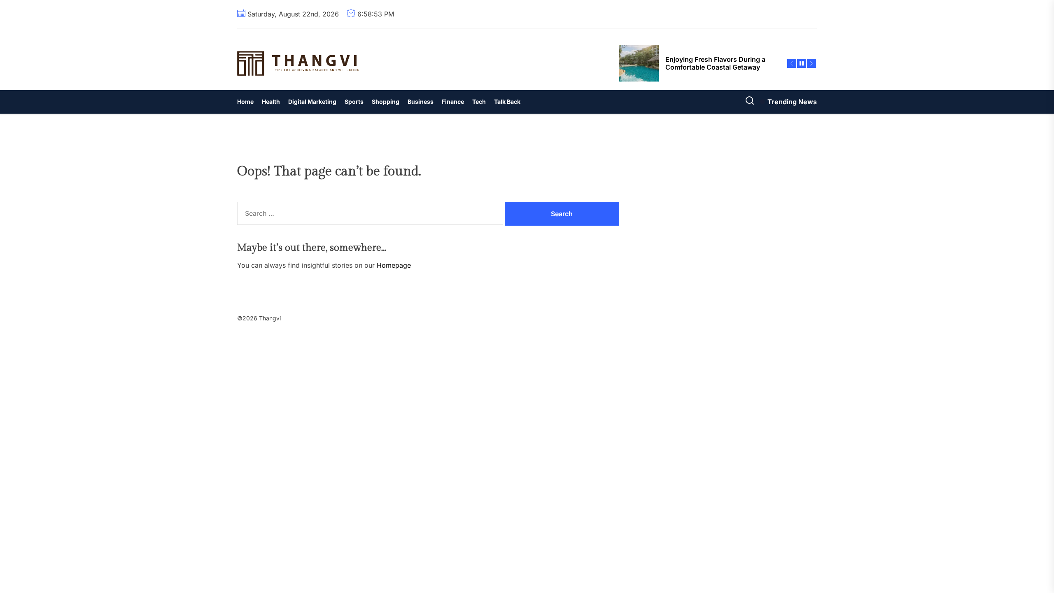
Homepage (394, 265)
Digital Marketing (312, 101)
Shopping (385, 101)
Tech (479, 101)
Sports (354, 101)
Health (271, 101)
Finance (453, 101)
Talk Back (507, 101)
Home (245, 101)
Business (421, 101)
